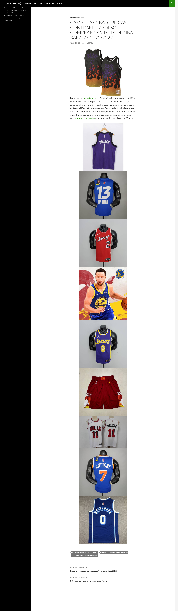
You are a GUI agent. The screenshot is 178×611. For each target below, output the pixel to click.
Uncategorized (77, 18)
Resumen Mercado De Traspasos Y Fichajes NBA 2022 (93, 569)
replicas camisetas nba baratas (114, 552)
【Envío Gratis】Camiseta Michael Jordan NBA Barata (34, 3)
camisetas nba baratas (84, 118)
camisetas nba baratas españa (84, 552)
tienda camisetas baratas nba (84, 556)
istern (91, 43)
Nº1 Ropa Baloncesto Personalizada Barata (88, 579)
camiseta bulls (89, 98)
